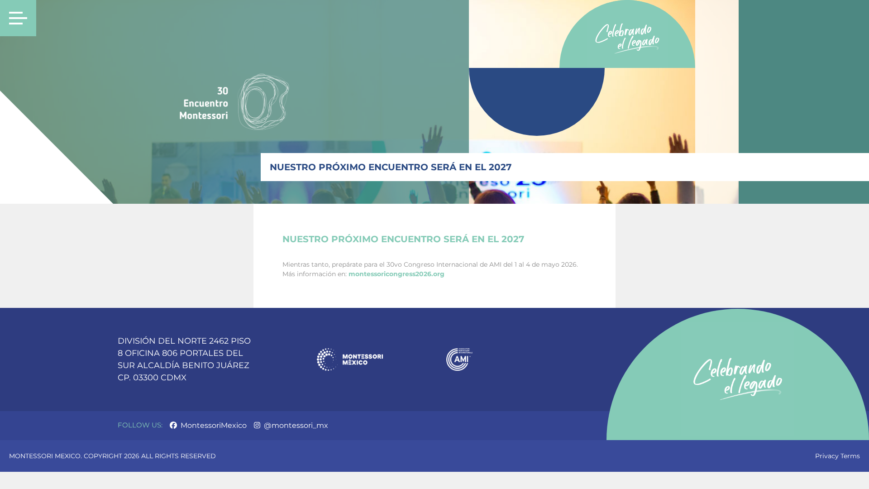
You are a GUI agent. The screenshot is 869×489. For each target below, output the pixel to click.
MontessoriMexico (213, 425)
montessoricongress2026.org (396, 274)
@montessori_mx (295, 425)
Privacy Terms (837, 456)
